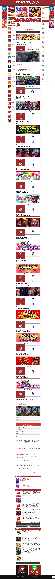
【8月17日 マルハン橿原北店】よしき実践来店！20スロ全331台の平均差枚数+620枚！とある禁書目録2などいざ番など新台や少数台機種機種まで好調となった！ (31, 492)
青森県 (43, 23)
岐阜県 (43, 50)
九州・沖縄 (43, 18)
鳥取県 (43, 60)
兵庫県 (43, 56)
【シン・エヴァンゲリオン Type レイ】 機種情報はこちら (28, 425)
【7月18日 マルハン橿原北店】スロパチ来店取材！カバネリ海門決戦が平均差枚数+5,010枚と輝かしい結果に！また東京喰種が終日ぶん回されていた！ (31, 499)
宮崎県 (43, 78)
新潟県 (43, 42)
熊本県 (43, 75)
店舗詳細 (28, 32)
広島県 (43, 64)
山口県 (43, 65)
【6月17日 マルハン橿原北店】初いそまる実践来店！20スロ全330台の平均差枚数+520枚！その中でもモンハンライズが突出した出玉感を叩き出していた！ (31, 518)
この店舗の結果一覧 (28, 524)
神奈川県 (43, 38)
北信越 (43, 13)
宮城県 (43, 27)
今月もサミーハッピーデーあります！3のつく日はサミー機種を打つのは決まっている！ (31, 531)
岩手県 (43, 24)
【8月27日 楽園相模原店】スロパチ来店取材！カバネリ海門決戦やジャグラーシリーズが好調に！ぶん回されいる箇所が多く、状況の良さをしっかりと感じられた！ (31, 538)
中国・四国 (43, 17)
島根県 (43, 61)
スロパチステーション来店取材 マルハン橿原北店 (25, 480)
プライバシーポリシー (30, 576)
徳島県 (43, 69)
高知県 (43, 70)
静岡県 (43, 47)
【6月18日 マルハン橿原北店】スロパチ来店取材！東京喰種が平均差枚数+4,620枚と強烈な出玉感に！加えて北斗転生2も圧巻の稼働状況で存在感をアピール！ (31, 512)
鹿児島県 (43, 79)
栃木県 (43, 32)
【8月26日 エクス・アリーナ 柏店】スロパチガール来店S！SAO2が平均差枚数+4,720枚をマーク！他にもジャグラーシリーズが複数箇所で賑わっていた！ (31, 544)
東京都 (43, 37)
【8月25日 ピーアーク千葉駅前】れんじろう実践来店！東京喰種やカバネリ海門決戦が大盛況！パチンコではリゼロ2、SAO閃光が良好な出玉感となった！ (31, 557)
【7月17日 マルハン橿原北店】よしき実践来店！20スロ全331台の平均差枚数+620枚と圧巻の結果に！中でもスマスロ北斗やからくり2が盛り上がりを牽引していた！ (31, 505)
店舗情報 (28, 526)
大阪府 (43, 55)
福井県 (43, 46)
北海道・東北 (43, 8)
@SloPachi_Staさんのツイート (11, 123)
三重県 (43, 51)
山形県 (43, 28)
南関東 (43, 12)
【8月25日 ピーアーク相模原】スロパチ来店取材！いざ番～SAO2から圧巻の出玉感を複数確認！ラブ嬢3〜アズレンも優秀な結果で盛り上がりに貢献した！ (31, 550)
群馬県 (43, 33)
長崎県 (43, 74)
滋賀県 (43, 52)
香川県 (43, 66)
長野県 (43, 41)
